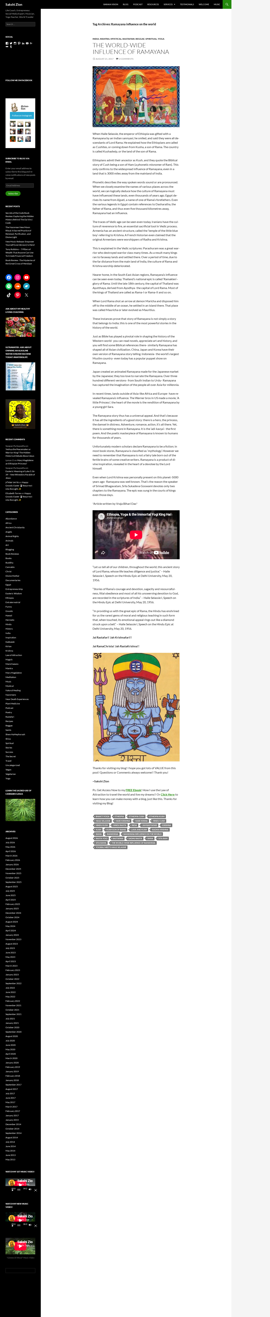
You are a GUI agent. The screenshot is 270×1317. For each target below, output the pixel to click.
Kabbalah (10, 642)
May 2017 (10, 1102)
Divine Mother (12, 575)
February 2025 (13, 904)
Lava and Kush (139, 829)
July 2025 (10, 890)
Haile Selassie (103, 821)
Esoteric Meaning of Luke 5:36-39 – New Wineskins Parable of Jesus (20, 474)
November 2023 (13, 939)
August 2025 (12, 886)
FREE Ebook (133, 790)
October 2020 (12, 1027)
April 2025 (11, 899)
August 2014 (12, 1137)
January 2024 (12, 935)
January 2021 (12, 1023)
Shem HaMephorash (15, 734)
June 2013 (11, 1155)
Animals (9, 540)
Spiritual (151, 38)
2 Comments (126, 58)
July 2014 (10, 1141)
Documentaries (13, 580)
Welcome (204, 4)
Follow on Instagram (22, 115)
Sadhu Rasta (135, 838)
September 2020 (13, 1031)
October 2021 (12, 1009)
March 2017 (11, 1106)
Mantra (105, 38)
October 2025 (12, 877)
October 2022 (12, 979)
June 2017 (11, 1097)
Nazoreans (11, 694)
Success (9, 752)
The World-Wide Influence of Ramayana (131, 48)
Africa (8, 523)
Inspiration (11, 637)
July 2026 (10, 842)
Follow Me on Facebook (19, 80)
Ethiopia (119, 816)
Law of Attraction (14, 655)
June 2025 (11, 895)
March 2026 (11, 855)
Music (217, 4)
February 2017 (13, 1111)
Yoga (161, 38)
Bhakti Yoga (102, 816)
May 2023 (10, 957)
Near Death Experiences (17, 699)
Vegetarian (11, 774)
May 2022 (10, 996)
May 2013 (10, 1159)
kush (98, 829)
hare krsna (141, 821)
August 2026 (12, 838)
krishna (166, 825)
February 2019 (13, 1067)
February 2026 (13, 860)
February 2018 (13, 1075)
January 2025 (12, 908)
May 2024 (10, 926)
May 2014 (10, 1150)
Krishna (9, 650)
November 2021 (13, 1005)
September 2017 (13, 1084)
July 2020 (10, 1040)
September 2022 (13, 983)
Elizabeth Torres (13, 493)
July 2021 (10, 1018)
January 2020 (12, 1062)
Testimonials (187, 4)
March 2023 (11, 965)
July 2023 (10, 948)
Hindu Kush (102, 825)
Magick (9, 659)
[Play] (11, 1190)
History (9, 628)
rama (99, 834)
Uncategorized (13, 765)
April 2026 (11, 851)
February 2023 (13, 970)
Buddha (9, 562)
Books (9, 558)
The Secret (11, 756)
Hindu (9, 624)
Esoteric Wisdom (14, 593)
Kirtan (9, 646)
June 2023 (11, 952)
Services (168, 4)
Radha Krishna (160, 829)
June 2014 (11, 1146)
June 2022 (11, 992)
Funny (9, 606)
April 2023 (11, 961)
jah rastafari (149, 825)
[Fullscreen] (34, 1190)
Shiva (150, 838)
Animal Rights (12, 536)
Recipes (9, 721)
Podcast (138, 4)
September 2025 (13, 882)
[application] (20, 1185)
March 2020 (11, 1058)
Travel (8, 760)
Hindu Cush (159, 821)
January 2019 (12, 1071)
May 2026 (10, 846)
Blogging (10, 549)
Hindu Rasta (119, 825)
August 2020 (12, 1036)
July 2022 (10, 987)
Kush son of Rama (116, 829)
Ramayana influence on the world (142, 834)
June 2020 (11, 1045)
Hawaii (9, 615)
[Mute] (31, 1190)
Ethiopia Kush (157, 816)
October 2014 (12, 1128)
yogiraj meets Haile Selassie (111, 847)
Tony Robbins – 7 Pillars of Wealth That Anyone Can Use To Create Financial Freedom (19, 252)
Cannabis (10, 567)
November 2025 (13, 873)
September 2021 (13, 1014)
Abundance (11, 518)
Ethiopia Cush (136, 816)
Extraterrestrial (13, 602)
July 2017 (10, 1093)
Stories (9, 747)
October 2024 (12, 917)
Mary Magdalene (14, 672)
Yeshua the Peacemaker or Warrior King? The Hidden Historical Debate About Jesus (20, 452)
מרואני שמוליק (12, 482)
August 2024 (12, 921)
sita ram (163, 838)
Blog (125, 4)
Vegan (8, 769)
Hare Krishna (123, 821)
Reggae (140, 38)
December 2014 (13, 1124)
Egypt (8, 584)
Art (7, 545)
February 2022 (13, 1001)
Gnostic (9, 611)
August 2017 (12, 1089)
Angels (9, 531)
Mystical (116, 38)
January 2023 (12, 974)
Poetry (9, 712)
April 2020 (11, 1053)
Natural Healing (13, 690)
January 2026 (12, 864)
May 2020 (10, 1049)
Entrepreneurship (14, 589)
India (96, 38)
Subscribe (13, 193)
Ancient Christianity (15, 527)
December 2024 (13, 913)
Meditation (11, 677)
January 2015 (12, 1119)
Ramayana (112, 834)
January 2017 (12, 1115)
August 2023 (12, 943)
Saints (8, 730)
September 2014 (13, 1133)
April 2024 (11, 930)
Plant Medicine (13, 703)
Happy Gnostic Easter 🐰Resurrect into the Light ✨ (19, 485)
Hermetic (10, 620)
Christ (8, 571)
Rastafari (129, 38)
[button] (13, 124)
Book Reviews (12, 553)
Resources (153, 4)
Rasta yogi (101, 838)
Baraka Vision (110, 4)
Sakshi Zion (14, 4)
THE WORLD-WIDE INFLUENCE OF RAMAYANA (133, 843)
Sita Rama (101, 843)
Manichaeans (12, 664)
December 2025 (13, 868)
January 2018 (12, 1080)
